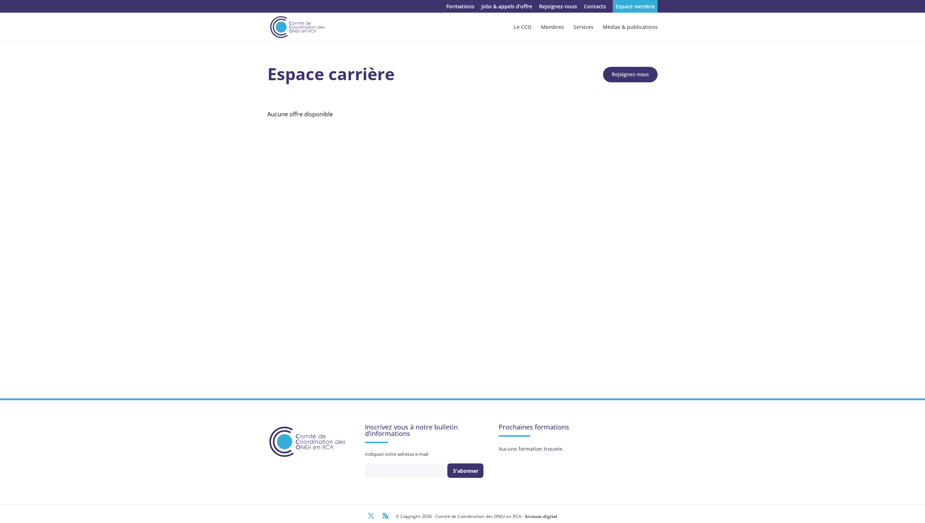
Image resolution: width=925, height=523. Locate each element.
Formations (460, 7)
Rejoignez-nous (558, 7)
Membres (552, 27)
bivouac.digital (541, 516)
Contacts (595, 7)
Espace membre (635, 7)
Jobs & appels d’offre (506, 7)
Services (583, 27)
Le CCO (523, 27)
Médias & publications (630, 27)
